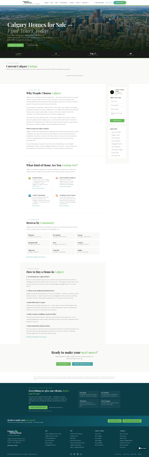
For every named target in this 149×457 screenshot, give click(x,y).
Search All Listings (15, 45)
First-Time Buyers (116, 147)
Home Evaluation (116, 141)
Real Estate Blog (124, 445)
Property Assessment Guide (77, 442)
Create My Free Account (38, 407)
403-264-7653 (99, 2)
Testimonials (123, 436)
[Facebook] (74, 454)
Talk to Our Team (32, 45)
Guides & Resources (125, 442)
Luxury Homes (115, 152)
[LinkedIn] (77, 454)
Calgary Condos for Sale (51, 436)
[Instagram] (71, 454)
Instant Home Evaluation (82, 364)
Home (8, 19)
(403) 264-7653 (12, 445)
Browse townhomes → (65, 205)
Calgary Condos (116, 135)
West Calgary (98, 440)
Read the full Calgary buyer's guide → (36, 337)
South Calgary (98, 442)
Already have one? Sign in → (56, 407)
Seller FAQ (72, 438)
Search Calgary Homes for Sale (53, 433)
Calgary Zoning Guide (75, 445)
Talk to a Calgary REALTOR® (77, 447)
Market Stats (123, 438)
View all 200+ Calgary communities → (36, 257)
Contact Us (123, 447)
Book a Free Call (116, 155)
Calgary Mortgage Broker (126, 440)
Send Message (117, 120)
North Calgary (98, 436)
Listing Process (74, 436)
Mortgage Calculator (117, 144)
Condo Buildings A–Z (50, 438)
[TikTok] (81, 454)
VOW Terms (133, 454)
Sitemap (140, 454)
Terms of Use (126, 454)
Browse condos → (36, 205)
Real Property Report (75, 440)
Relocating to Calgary (117, 149)
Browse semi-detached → (66, 186)
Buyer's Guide (48, 442)
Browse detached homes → (38, 188)
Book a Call (120, 2)
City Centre (98, 433)
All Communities (116, 138)
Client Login (109, 2)
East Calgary (98, 438)
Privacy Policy (118, 454)
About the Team (124, 433)
